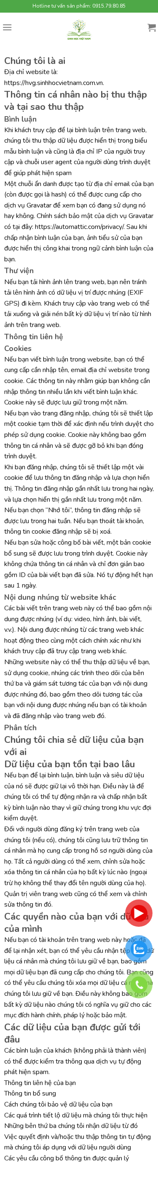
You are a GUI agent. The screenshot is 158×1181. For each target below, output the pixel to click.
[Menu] (7, 27)
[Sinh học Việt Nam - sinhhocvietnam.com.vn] (79, 29)
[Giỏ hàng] (151, 27)
